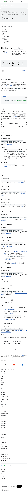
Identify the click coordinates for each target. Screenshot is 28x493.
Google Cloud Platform (6, 476)
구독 (19, 486)
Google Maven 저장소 (7, 86)
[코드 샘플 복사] (26, 97)
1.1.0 (8, 69)
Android (3, 371)
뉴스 (2, 380)
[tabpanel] (14, 100)
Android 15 (3, 425)
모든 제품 (3, 478)
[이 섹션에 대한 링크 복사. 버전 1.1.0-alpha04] (13, 237)
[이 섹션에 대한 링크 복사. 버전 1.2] (8, 133)
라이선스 (11, 483)
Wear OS (3, 409)
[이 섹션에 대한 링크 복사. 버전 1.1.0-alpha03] (13, 268)
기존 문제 (14, 116)
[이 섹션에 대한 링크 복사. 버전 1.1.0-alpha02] (13, 286)
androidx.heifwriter (5, 53)
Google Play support (5, 458)
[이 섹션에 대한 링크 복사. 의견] (5, 109)
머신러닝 (3, 392)
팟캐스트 (3, 384)
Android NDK (4, 448)
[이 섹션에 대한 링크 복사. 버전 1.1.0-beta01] (12, 212)
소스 (2, 378)
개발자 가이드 (4, 442)
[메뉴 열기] (2, 1)
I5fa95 (11, 313)
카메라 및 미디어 (4, 397)
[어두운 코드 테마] (24, 97)
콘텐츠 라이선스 (21, 355)
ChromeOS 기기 (4, 411)
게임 (2, 390)
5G (1, 401)
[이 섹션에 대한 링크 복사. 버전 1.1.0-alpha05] (13, 225)
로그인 (25, 1)
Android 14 (3, 427)
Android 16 (3, 423)
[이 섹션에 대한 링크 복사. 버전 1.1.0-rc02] (11, 186)
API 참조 (2, 444)
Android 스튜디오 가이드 (6, 440)
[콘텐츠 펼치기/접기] (9, 30)
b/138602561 (11, 319)
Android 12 (3, 432)
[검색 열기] (19, 1)
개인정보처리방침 (4, 399)
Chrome (3, 471)
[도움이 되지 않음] (11, 27)
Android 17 (3, 421)
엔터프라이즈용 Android (6, 374)
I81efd (5, 166)
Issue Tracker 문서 (12, 127)
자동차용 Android (4, 413)
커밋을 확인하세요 (7, 144)
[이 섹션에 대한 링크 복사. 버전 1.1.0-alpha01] (13, 323)
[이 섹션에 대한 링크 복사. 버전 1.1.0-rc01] (11, 199)
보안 (2, 376)
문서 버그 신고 (4, 456)
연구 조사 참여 (4, 460)
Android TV (3, 415)
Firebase (3, 473)
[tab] (4, 95)
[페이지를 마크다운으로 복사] (20, 48)
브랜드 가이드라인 (18, 483)
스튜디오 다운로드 (4, 446)
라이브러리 (25, 24)
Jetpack (13, 5)
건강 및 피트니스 (4, 394)
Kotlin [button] (11, 95)
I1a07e (5, 309)
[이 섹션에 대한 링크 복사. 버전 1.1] (7, 172)
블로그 (2, 382)
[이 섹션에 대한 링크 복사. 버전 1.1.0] (8, 175)
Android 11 (3, 434)
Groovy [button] (4, 95)
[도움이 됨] (9, 27)
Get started (4, 5)
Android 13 (3, 430)
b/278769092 (11, 309)
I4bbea (6, 319)
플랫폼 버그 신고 (4, 454)
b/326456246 (11, 259)
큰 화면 (2, 407)
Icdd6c (6, 259)
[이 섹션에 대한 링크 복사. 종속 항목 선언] (12, 80)
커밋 (22, 206)
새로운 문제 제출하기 (14, 123)
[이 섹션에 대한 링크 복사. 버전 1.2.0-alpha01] (13, 136)
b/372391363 (14, 264)
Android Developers (5, 24)
